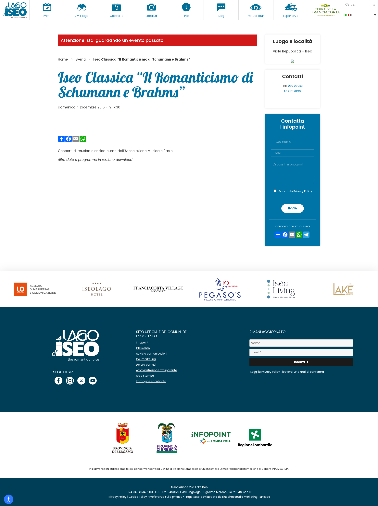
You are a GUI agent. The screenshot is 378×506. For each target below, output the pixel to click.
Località (151, 16)
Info (186, 16)
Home (63, 59)
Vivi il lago (82, 16)
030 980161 (295, 86)
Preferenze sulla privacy (165, 497)
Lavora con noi (146, 365)
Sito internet (292, 91)
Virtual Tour (256, 16)
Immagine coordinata (151, 381)
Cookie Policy (138, 497)
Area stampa (145, 376)
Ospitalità (116, 16)
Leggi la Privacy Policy (265, 372)
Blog (221, 16)
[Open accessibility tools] (8, 499)
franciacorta (325, 16)
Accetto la (295, 191)
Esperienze (290, 16)
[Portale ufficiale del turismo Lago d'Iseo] (14, 10)
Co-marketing (146, 359)
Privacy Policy (303, 191)
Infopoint (142, 342)
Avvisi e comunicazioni (151, 354)
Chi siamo (143, 348)
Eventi (47, 16)
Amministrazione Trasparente (156, 370)
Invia (292, 208)
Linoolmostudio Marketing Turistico (246, 497)
